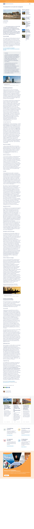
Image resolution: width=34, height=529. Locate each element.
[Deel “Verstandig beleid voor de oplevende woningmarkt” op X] (3, 387)
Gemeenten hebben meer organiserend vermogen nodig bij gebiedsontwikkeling (16, 408)
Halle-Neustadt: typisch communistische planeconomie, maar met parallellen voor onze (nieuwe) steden (28, 24)
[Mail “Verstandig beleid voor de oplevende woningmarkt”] (9, 387)
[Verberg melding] (32, 1)
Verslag (4, 26)
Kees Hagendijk (6, 20)
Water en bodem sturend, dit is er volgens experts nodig (28, 18)
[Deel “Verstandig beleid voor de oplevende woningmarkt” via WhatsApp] (5, 387)
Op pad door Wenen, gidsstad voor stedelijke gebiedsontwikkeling (7, 407)
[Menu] (30, 4)
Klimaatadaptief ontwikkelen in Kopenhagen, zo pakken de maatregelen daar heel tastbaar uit (28, 36)
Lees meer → (26, 1)
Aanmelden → (6, 475)
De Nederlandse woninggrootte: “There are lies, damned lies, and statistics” (26, 407)
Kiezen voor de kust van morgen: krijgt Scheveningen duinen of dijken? (28, 31)
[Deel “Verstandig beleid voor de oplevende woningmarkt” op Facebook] (6, 387)
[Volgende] (30, 397)
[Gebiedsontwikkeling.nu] (15, 4)
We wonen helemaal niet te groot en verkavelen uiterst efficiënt (28, 13)
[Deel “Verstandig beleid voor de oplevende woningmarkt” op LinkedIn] (7, 387)
